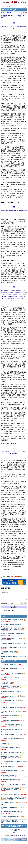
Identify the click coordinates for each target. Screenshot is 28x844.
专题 (11, 10)
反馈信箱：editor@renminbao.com (14, 835)
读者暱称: (4, 603)
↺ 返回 (4, 2)
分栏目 (7, 10)
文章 (14, 10)
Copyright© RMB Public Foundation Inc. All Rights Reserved (14, 825)
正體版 (24, 2)
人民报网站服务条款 (14, 830)
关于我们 (14, 832)
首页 (3, 10)
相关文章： (5, 617)
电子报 (20, 2)
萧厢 (20, 35)
